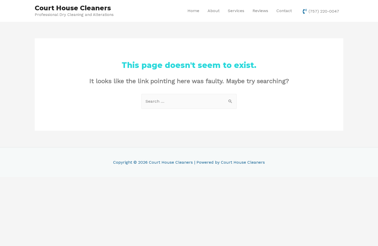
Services (236, 10)
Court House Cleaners (73, 8)
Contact (284, 10)
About (214, 10)
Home (193, 10)
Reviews (260, 10)
